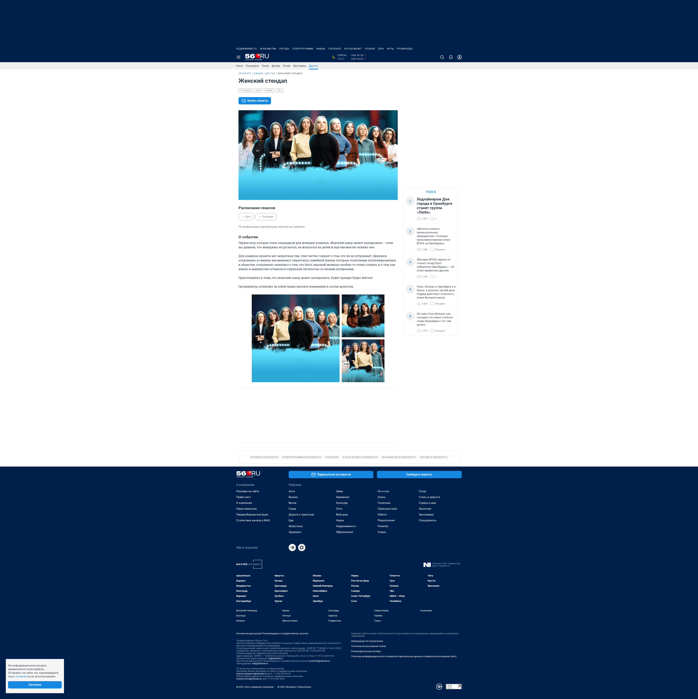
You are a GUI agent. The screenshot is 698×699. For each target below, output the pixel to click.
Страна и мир (427, 503)
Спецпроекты (427, 520)
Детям (276, 65)
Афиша (320, 48)
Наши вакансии (246, 508)
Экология (425, 508)
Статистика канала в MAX (253, 520)
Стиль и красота (429, 497)
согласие (21, 676)
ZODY (381, 48)
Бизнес (293, 497)
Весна (292, 503)
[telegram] (292, 547)
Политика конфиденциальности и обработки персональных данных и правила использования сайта (403, 656)
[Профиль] (459, 57)
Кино (239, 65)
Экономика (426, 514)
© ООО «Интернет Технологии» (294, 687)
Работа (382, 514)
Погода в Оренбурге (433, 457)
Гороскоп (334, 48)
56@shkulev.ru (275, 658)
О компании (244, 503)
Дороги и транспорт (301, 514)
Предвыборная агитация (252, 514)
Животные (296, 526)
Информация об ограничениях (367, 641)
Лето (339, 508)
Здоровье (295, 532)
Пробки (370, 48)
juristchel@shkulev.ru (319, 661)
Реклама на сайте (247, 491)
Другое (313, 65)
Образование (344, 532)
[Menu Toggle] (238, 57)
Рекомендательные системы (366, 651)
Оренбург (244, 73)
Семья (382, 532)
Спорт (286, 65)
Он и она (383, 491)
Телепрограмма (302, 48)
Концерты (252, 65)
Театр (265, 65)
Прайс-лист (243, 497)
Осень (382, 497)
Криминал (342, 497)
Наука (340, 520)
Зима (339, 491)
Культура (342, 503)
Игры (390, 48)
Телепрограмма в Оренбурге (301, 457)
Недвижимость (246, 48)
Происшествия (387, 508)
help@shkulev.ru (260, 663)
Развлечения (386, 520)
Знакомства (268, 48)
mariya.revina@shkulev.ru (249, 679)
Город (292, 508)
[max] (301, 547)
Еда (291, 520)
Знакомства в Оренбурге (399, 457)
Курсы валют (353, 48)
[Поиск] (442, 57)
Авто (292, 491)
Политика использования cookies (368, 646)
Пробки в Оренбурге (264, 457)
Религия (383, 526)
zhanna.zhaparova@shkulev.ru (251, 673)
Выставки (299, 65)
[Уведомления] (450, 57)
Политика (384, 503)
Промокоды (405, 48)
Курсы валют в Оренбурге (360, 457)
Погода (284, 48)
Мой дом (342, 514)
